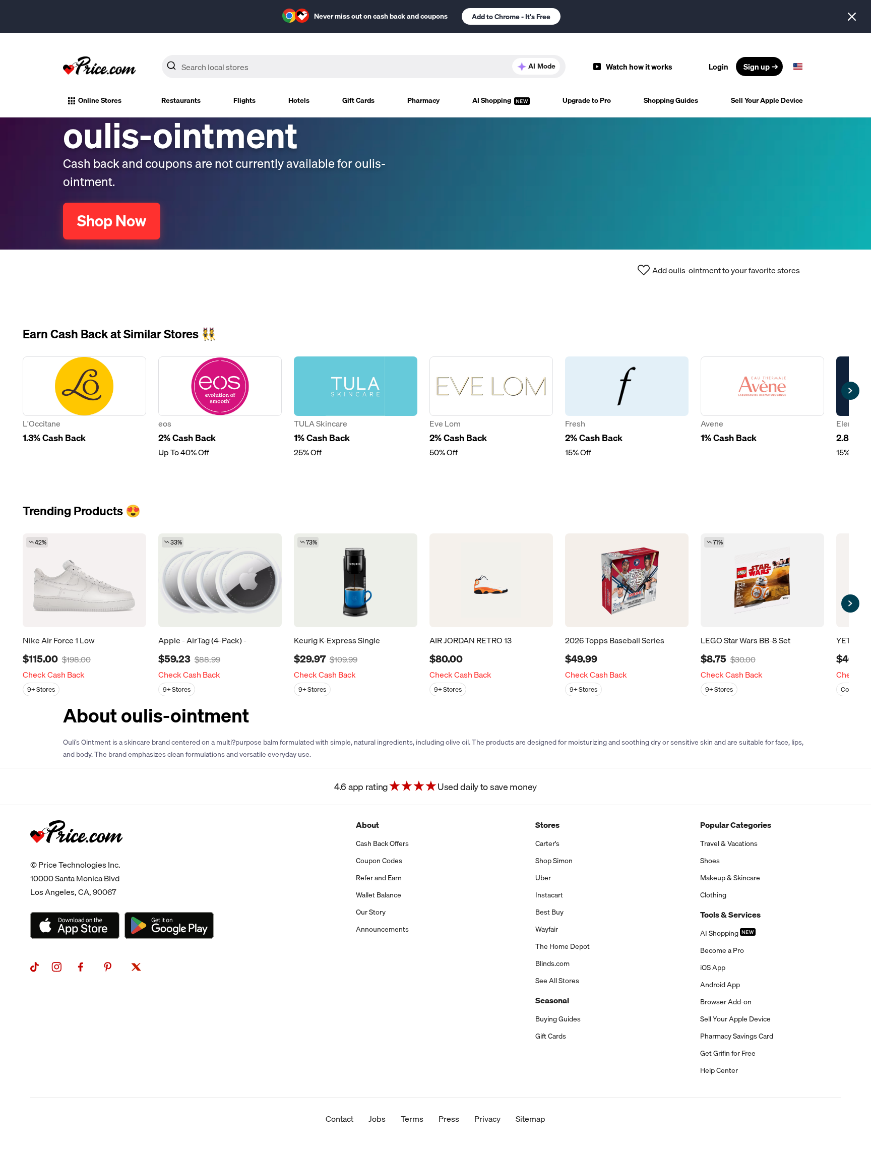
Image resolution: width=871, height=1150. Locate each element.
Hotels (298, 100)
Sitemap (530, 1119)
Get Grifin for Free (728, 1053)
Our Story (371, 912)
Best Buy (549, 912)
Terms (412, 1119)
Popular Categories (735, 824)
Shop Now (111, 221)
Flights (244, 100)
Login (718, 66)
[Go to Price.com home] (99, 66)
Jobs (377, 1119)
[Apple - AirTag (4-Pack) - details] (220, 580)
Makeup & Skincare (730, 877)
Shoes (710, 860)
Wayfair (546, 929)
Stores (547, 824)
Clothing (713, 894)
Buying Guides (558, 1018)
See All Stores (557, 980)
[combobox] (364, 66)
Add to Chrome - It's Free (511, 16)
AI (541, 66)
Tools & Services (730, 914)
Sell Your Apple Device (767, 100)
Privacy (487, 1119)
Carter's (547, 843)
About (367, 824)
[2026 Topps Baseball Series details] (627, 580)
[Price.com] (76, 854)
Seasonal (552, 1000)
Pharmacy (423, 100)
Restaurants (181, 100)
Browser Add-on (726, 1001)
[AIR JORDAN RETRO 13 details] (491, 580)
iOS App (712, 967)
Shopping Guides (671, 100)
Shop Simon (554, 860)
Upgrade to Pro (587, 100)
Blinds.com (552, 963)
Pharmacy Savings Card (736, 1036)
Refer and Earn (379, 877)
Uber (543, 877)
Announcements (382, 929)
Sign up (756, 66)
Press (449, 1119)
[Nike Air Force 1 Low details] (84, 580)
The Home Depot (562, 946)
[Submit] (171, 69)
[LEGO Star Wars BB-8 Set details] (762, 580)
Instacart (549, 894)
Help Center (719, 1070)
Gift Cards (358, 100)
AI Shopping (492, 100)
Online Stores (99, 100)
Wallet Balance (378, 894)
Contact (339, 1119)
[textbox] (797, 66)
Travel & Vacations (729, 843)
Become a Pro (722, 950)
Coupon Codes (379, 860)
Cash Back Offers (382, 843)
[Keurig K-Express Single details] (355, 580)
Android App (720, 984)
